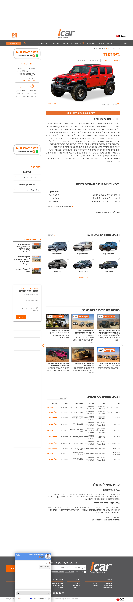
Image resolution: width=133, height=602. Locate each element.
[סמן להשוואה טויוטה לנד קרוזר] (119, 241)
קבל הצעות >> (52, 407)
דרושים (95, 583)
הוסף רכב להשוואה (63, 206)
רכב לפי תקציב (58, 585)
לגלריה (50, 103)
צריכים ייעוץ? (13, 43)
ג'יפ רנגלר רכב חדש (100, 48)
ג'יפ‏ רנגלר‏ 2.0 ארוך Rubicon (104, 201)
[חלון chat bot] (33, 577)
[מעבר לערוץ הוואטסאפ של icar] (54, 593)
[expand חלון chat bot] (19, 555)
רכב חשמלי (90, 43)
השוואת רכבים (76, 43)
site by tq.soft (10, 599)
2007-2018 (80, 60)
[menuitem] (121, 43)
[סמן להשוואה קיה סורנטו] (68, 259)
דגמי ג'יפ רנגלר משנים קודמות (108, 212)
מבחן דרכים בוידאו (109, 104)
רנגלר (109, 48)
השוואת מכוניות (57, 583)
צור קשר (95, 585)
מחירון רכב (65, 43)
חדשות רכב (111, 43)
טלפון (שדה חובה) (32, 300)
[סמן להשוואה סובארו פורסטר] (119, 259)
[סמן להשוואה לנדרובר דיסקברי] (93, 241)
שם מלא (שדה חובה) (31, 294)
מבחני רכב (100, 43)
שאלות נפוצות (107, 588)
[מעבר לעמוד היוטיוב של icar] (63, 593)
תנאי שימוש (108, 585)
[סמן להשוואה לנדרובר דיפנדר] (68, 241)
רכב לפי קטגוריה (44, 43)
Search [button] (25, 43)
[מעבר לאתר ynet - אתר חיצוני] (121, 36)
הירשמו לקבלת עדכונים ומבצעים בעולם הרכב (52, 562)
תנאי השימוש (69, 572)
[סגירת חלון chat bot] (17, 555)
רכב (118, 48)
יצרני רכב (124, 43)
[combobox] (27, 189)
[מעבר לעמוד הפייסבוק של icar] (60, 593)
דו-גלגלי (55, 43)
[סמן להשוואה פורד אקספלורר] (93, 259)
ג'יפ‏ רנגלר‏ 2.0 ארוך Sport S (104, 198)
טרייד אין (15, 583)
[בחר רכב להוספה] (27, 177)
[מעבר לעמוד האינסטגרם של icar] (57, 593)
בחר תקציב (63, 398)
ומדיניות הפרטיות (58, 572)
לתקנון (35, 311)
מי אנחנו (109, 583)
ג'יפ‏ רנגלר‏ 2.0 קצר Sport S (105, 195)
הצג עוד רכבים (83, 277)
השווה (50, 206)
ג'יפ (114, 48)
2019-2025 (93, 60)
